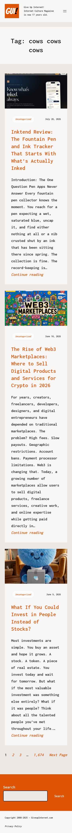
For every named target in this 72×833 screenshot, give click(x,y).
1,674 (39, 755)
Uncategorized (23, 119)
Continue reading (27, 274)
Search (9, 787)
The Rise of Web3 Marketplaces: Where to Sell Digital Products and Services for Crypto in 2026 (33, 367)
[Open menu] (64, 11)
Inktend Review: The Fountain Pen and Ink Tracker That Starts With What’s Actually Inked (33, 150)
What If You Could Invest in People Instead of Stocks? (35, 618)
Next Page (58, 755)
